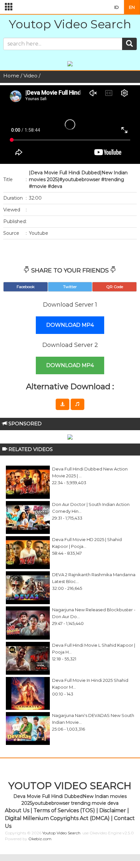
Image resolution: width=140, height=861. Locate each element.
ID (116, 7)
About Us (17, 810)
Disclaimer (112, 810)
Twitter (70, 286)
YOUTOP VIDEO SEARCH (70, 786)
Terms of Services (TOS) (64, 810)
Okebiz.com (39, 838)
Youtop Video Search (70, 24)
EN (132, 7)
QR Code (114, 286)
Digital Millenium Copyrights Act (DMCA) (57, 818)
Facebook (26, 286)
